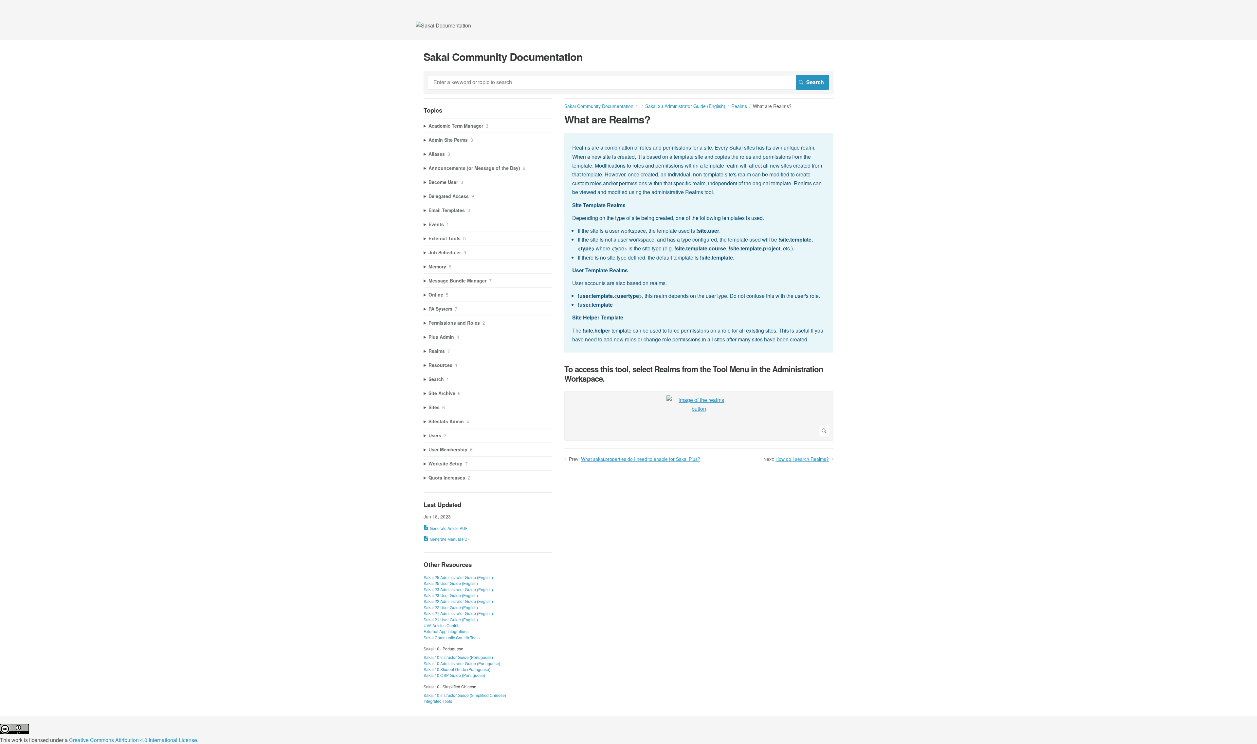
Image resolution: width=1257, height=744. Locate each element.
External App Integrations (446, 631)
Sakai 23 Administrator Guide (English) (685, 106)
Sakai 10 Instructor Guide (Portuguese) (458, 657)
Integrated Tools (438, 701)
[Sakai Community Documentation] (443, 25)
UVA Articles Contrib (442, 625)
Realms (739, 106)
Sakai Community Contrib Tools (452, 637)
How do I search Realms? (802, 459)
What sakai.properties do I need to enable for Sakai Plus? (640, 459)
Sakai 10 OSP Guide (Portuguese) (454, 675)
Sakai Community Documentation (598, 106)
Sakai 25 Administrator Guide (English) (458, 577)
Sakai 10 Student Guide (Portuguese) (457, 669)
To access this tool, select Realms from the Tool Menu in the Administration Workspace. (693, 373)
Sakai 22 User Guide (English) (451, 607)
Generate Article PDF (448, 528)
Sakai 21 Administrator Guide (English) (458, 613)
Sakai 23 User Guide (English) (451, 595)
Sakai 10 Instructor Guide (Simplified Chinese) (465, 695)
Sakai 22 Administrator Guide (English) (458, 601)
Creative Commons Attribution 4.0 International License (133, 740)
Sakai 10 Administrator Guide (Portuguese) (462, 663)
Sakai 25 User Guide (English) (451, 583)
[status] (698, 243)
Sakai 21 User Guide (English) (451, 619)
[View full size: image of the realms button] (699, 415)
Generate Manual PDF (450, 539)
